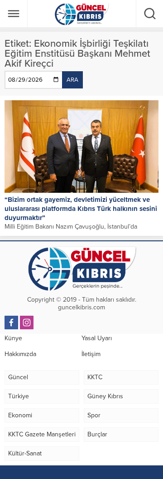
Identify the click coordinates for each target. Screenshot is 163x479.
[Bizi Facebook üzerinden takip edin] (11, 322)
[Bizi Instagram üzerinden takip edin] (27, 322)
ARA (72, 79)
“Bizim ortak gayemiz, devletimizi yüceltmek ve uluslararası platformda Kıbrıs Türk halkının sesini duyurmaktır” (81, 209)
